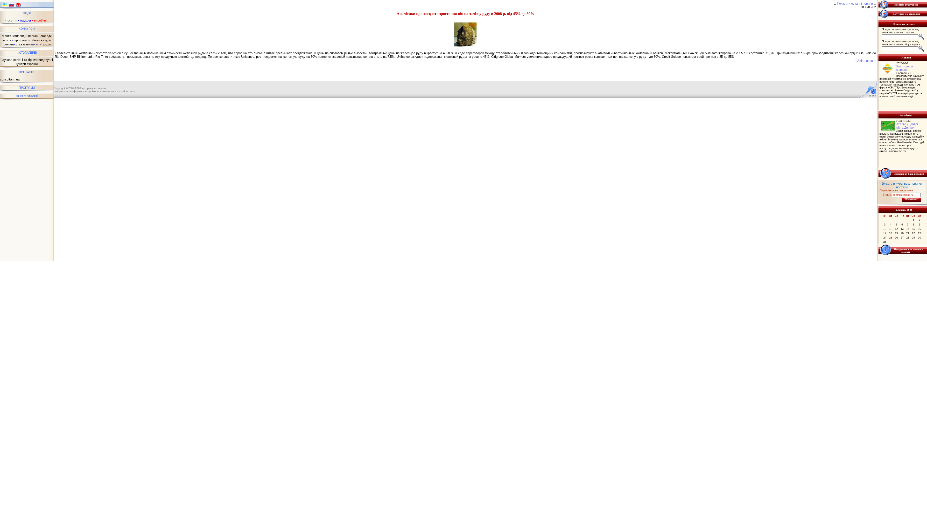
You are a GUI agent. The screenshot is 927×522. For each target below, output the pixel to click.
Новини (906, 57)
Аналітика (906, 115)
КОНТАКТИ (27, 72)
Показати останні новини (855, 3)
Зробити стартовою (906, 4)
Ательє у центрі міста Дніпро (907, 126)
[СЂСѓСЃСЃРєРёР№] (11, 6)
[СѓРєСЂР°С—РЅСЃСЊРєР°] (4, 6)
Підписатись (911, 199)
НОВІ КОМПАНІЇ (27, 96)
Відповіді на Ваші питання (909, 174)
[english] (18, 6)
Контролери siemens (904, 68)
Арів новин (865, 61)
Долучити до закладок (906, 13)
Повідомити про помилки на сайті (908, 250)
